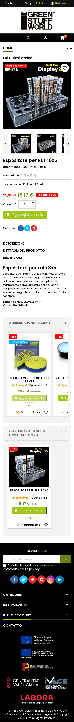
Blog (28, 3)
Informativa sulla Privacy (50, 710)
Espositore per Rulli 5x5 (29, 490)
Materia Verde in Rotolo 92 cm (29, 379)
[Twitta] (27, 228)
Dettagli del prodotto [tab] (24, 250)
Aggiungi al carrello (24, 214)
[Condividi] (21, 228)
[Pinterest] (34, 228)
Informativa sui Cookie (19, 714)
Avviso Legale (43, 714)
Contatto (10, 3)
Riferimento (11, 167)
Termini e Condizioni (20, 710)
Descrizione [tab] (13, 243)
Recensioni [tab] (12, 257)
